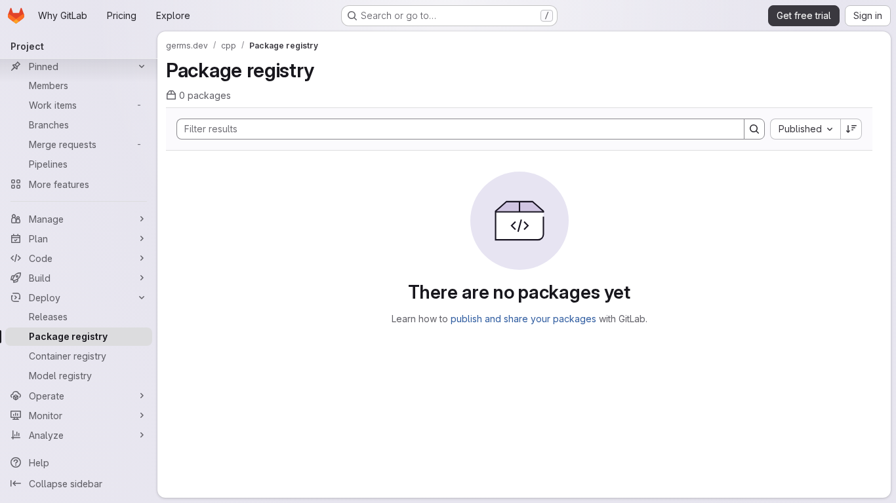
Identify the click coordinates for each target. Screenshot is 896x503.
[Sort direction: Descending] (851, 129)
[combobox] (805, 129)
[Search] (754, 129)
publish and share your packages (523, 318)
